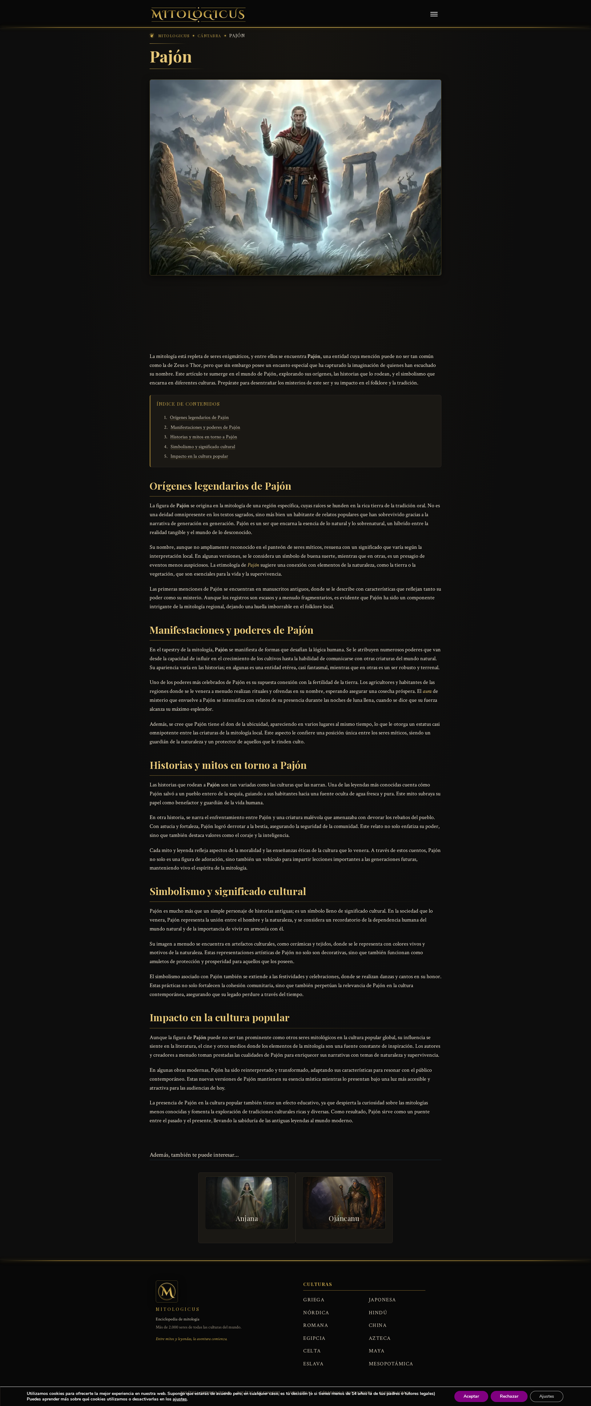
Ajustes (546, 1396)
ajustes (180, 1399)
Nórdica (316, 1312)
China (378, 1325)
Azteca (380, 1338)
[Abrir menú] (434, 15)
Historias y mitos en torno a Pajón (203, 437)
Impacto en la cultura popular (199, 456)
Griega (313, 1299)
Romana (315, 1325)
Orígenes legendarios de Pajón (199, 417)
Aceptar (471, 1396)
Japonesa (382, 1299)
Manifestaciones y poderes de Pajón (205, 427)
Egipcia (314, 1338)
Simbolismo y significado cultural (203, 447)
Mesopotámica (391, 1363)
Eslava (313, 1363)
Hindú (378, 1312)
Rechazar (509, 1396)
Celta (312, 1351)
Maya (377, 1351)
